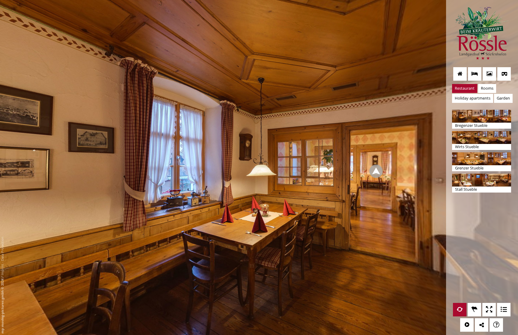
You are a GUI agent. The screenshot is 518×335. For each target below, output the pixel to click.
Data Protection (2, 249)
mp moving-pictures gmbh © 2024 (2, 306)
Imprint (2, 269)
